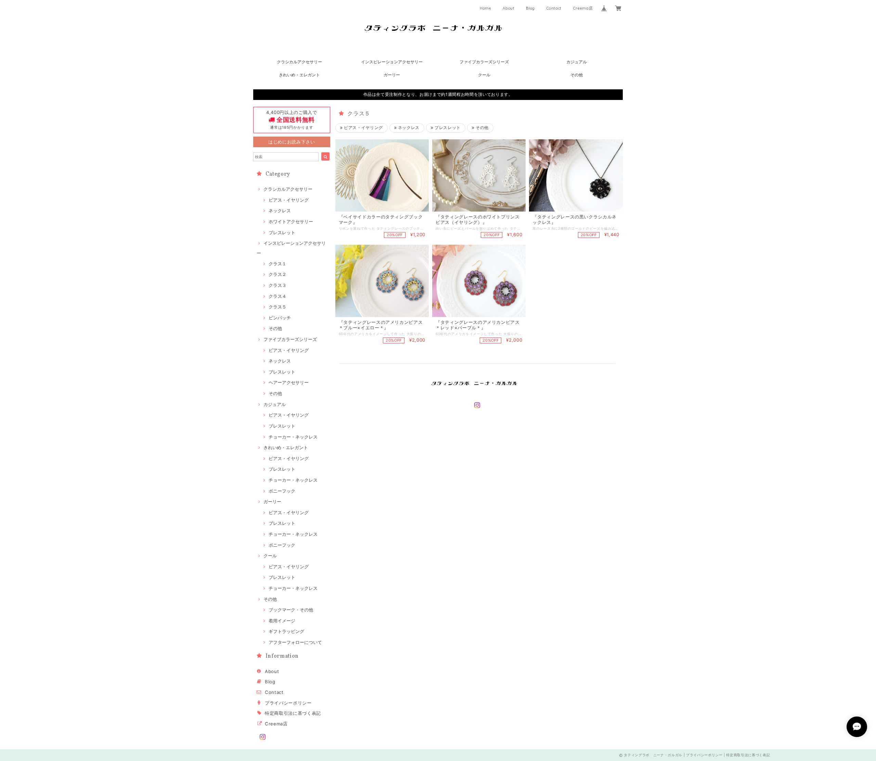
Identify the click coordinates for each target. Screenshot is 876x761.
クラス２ (277, 274)
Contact (554, 8)
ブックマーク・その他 (291, 609)
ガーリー (392, 74)
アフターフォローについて (295, 642)
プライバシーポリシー (288, 703)
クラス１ (277, 263)
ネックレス (280, 210)
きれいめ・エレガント (299, 74)
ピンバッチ (280, 317)
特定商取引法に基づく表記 (293, 713)
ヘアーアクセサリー (289, 382)
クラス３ (277, 285)
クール (484, 74)
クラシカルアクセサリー (299, 61)
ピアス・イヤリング (289, 200)
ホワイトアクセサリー (291, 221)
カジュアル (576, 61)
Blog (530, 8)
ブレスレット (282, 232)
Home (485, 8)
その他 (576, 74)
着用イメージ (282, 620)
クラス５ (277, 306)
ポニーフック (282, 491)
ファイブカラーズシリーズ (484, 61)
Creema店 (583, 8)
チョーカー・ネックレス (293, 437)
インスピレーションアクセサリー (392, 61)
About (508, 8)
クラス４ (277, 296)
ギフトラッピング (286, 631)
